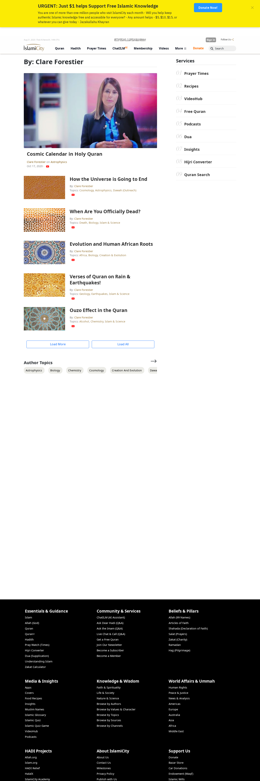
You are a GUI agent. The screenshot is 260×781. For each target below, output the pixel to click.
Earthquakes (99, 294)
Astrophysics (59, 162)
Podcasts (192, 124)
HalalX (29, 773)
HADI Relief (32, 768)
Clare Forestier (36, 162)
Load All (123, 344)
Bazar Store (176, 762)
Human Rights (178, 687)
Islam (28, 617)
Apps (28, 687)
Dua (188, 136)
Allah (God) (32, 623)
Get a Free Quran (108, 639)
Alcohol (84, 321)
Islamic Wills (177, 779)
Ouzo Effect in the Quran (98, 310)
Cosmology (86, 190)
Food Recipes (33, 698)
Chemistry (97, 321)
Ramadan (175, 645)
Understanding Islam (38, 661)
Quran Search (197, 174)
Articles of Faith (179, 623)
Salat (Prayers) (178, 634)
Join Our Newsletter (109, 645)
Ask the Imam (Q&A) (110, 628)
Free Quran (195, 111)
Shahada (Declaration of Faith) (188, 628)
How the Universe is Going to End (108, 179)
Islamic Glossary (35, 715)
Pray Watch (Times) (37, 645)
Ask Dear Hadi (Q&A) (110, 623)
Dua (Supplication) (37, 656)
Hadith (29, 639)
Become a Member (109, 656)
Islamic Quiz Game (37, 726)
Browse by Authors (109, 704)
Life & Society (105, 693)
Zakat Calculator (35, 667)
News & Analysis (179, 698)
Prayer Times (196, 73)
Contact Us (104, 762)
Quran (29, 628)
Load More (58, 344)
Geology (84, 294)
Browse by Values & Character (116, 709)
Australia (174, 715)
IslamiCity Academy (37, 779)
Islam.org (31, 762)
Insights (192, 149)
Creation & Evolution (112, 255)
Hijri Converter (198, 161)
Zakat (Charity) (178, 639)
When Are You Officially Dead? (105, 211)
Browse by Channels (110, 726)
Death (83, 222)
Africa (83, 255)
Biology (93, 222)
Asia (171, 720)
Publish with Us (107, 779)
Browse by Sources (109, 720)
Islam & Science (110, 222)
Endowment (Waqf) (181, 773)
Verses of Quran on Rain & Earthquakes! (100, 279)
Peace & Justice (178, 693)
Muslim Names (34, 709)
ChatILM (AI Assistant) (111, 617)
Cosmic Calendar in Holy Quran (64, 154)
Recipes (191, 86)
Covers (29, 693)
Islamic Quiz (33, 720)
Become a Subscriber (110, 650)
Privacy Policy (105, 773)
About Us (103, 757)
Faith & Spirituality (108, 687)
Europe (173, 709)
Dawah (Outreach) (124, 190)
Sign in (211, 39)
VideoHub (193, 98)
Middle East (176, 731)
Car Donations (178, 768)
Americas (174, 704)
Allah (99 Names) (179, 617)
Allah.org (31, 757)
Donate (173, 757)
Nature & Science (108, 698)
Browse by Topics (108, 715)
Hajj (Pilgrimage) (179, 650)
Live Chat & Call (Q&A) (111, 634)
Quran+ (30, 634)
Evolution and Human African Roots (111, 244)
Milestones (104, 768)
